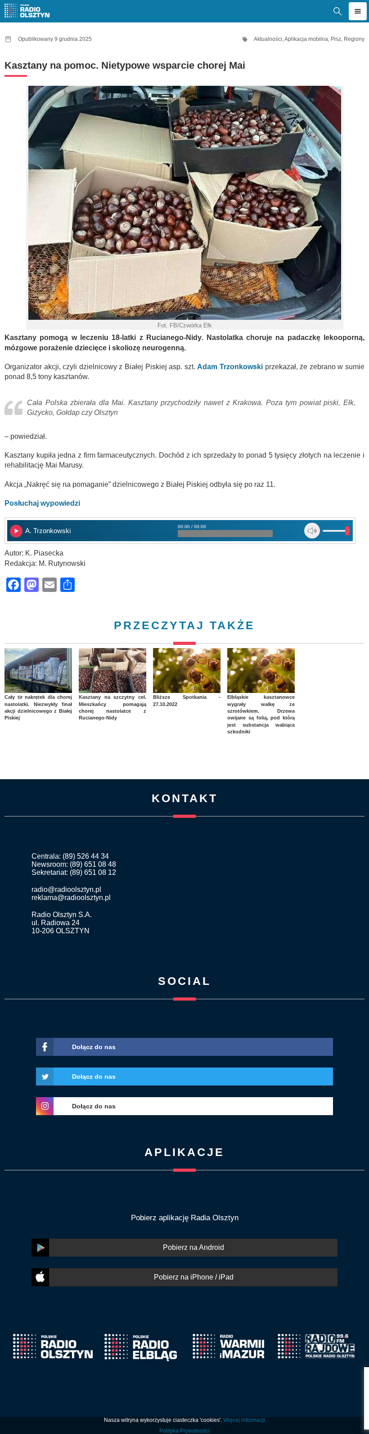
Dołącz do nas (94, 1046)
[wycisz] (312, 530)
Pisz (336, 39)
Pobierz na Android (193, 1247)
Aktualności (268, 39)
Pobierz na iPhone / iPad (194, 1277)
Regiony (354, 39)
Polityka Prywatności (184, 1431)
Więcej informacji (244, 1420)
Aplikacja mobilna (306, 39)
